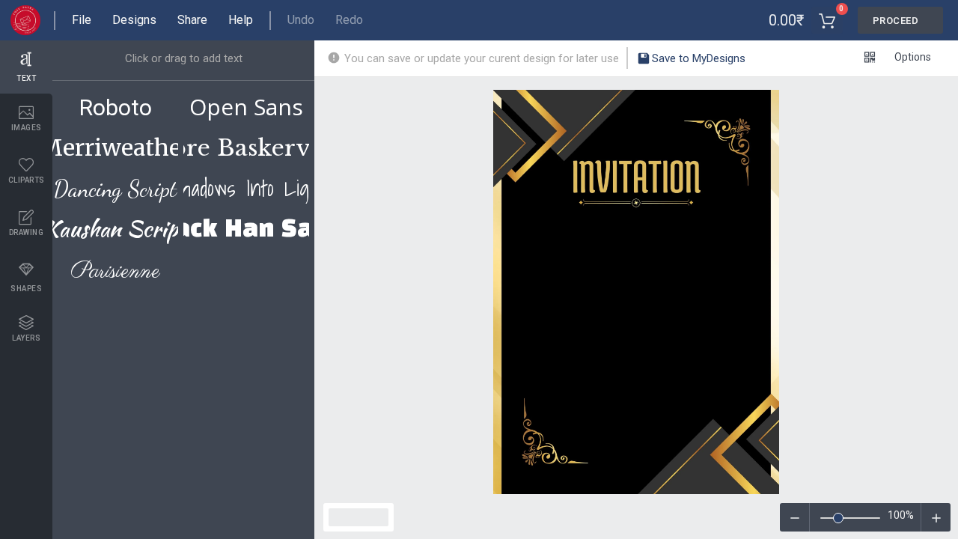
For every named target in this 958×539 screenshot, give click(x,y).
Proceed (896, 20)
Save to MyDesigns (697, 58)
